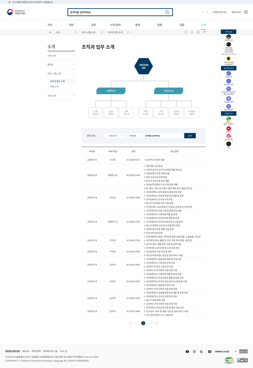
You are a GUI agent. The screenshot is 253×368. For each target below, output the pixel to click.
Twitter (202, 351)
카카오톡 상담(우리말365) (229, 63)
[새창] (227, 358)
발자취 (50, 64)
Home (50, 32)
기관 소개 (51, 55)
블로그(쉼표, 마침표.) (228, 123)
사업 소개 (54, 86)
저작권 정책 (35, 351)
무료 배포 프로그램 (50, 351)
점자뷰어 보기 (204, 32)
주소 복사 (186, 32)
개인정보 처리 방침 (12, 351)
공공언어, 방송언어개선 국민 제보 (228, 93)
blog (209, 351)
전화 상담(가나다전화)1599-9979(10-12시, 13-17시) (229, 50)
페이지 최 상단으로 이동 (216, 340)
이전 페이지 (138, 323)
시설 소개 (51, 95)
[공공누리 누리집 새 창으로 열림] (241, 358)
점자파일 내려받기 (198, 32)
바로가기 (76, 32)
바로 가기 (243, 351)
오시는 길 (63, 351)
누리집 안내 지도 (219, 12)
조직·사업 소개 (54, 73)
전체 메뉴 (246, 12)
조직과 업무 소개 (57, 81)
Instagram (194, 351)
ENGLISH (236, 12)
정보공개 (25, 351)
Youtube (186, 351)
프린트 (192, 32)
